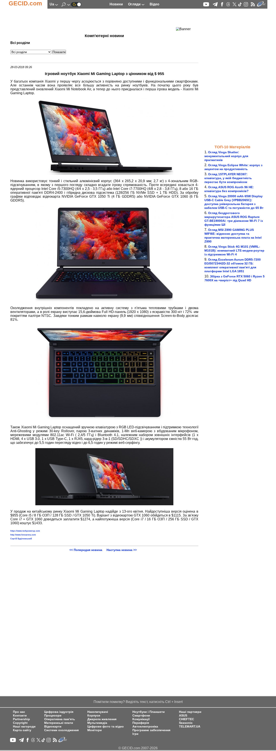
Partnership (21, 719)
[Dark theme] (76, 4)
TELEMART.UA (189, 726)
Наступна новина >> (122, 550)
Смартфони (141, 715)
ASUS (183, 715)
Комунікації (141, 719)
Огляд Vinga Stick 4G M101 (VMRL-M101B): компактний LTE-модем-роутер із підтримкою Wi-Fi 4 (234, 250)
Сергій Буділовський (21, 539)
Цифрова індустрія (58, 711)
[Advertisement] (96, 20)
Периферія (140, 722)
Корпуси (93, 715)
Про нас (19, 711)
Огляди (134, 4)
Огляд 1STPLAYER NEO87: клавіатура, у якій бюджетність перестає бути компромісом (228, 178)
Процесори (52, 715)
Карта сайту (22, 730)
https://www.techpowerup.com (25, 531)
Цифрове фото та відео (105, 726)
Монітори (94, 730)
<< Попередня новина (85, 550)
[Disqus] (104, 605)
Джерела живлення (101, 719)
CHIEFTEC (186, 719)
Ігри (135, 733)
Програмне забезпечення (151, 730)
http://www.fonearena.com (23, 535)
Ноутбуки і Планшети (148, 711)
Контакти (20, 715)
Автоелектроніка (145, 726)
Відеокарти (52, 726)
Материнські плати (58, 722)
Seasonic (186, 722)
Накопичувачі (97, 711)
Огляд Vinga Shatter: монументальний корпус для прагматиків (226, 156)
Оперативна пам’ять (59, 719)
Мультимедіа (97, 722)
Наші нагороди (24, 726)
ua (52, 4)
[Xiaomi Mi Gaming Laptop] (104, 173)
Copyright (20, 722)
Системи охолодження (61, 730)
